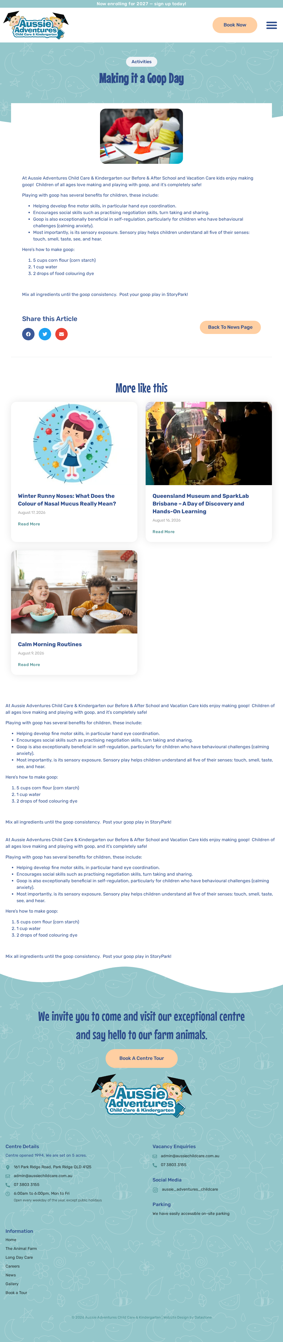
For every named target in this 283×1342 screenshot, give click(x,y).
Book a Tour (16, 1292)
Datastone (203, 1317)
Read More (29, 524)
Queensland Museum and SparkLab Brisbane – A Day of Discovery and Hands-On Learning (201, 504)
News (11, 1275)
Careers (13, 1266)
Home (11, 1239)
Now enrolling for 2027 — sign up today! (141, 3)
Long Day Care (19, 1257)
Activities (142, 61)
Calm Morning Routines (50, 644)
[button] (271, 25)
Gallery (12, 1284)
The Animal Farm (21, 1248)
